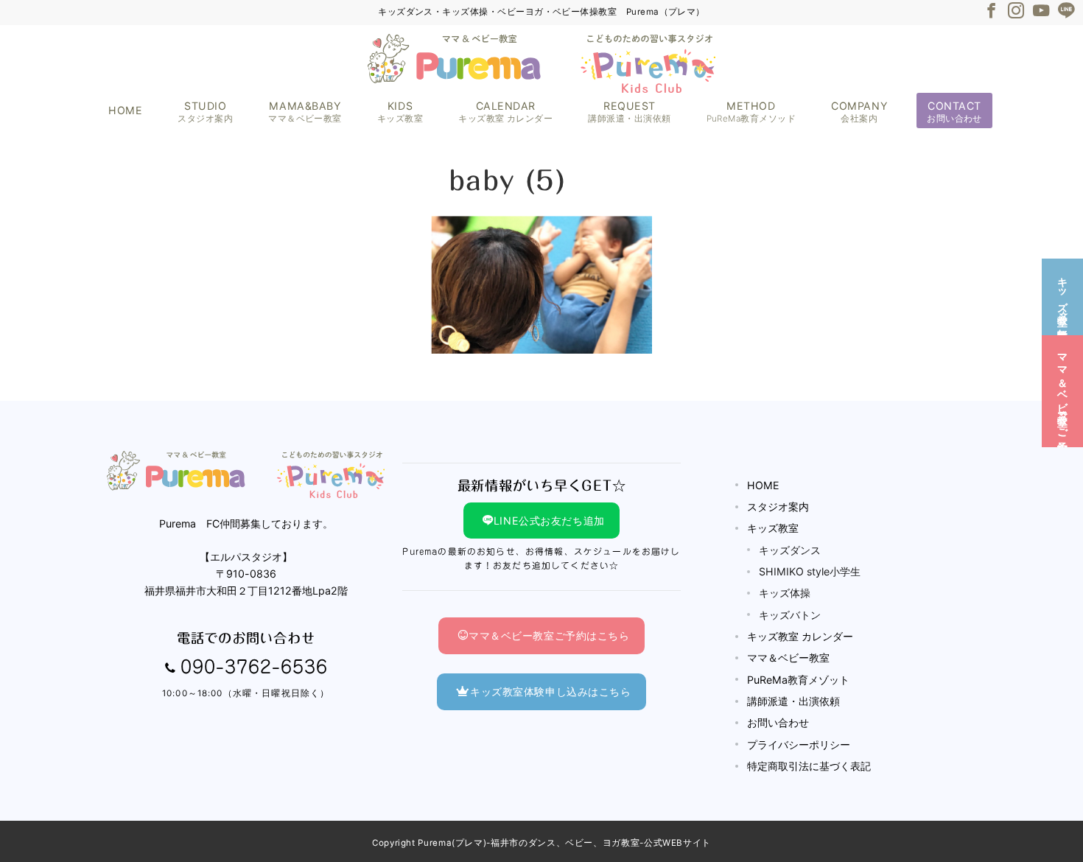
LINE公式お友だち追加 (549, 520)
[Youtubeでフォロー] (1041, 11)
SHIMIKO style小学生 (810, 571)
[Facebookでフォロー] (991, 11)
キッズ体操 (784, 592)
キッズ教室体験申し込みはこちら (550, 691)
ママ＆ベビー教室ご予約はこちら (549, 635)
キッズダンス (790, 550)
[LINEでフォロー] (1066, 11)
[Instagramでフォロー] (1016, 11)
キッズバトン (790, 615)
